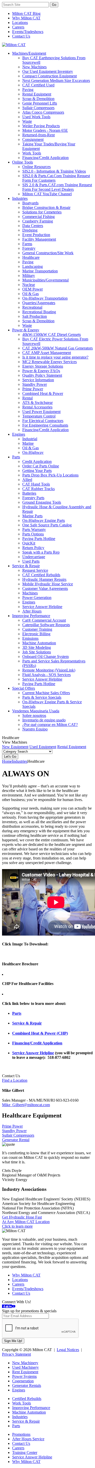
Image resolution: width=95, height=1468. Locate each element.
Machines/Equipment (29, 53)
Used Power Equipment (41, 411)
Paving (27, 89)
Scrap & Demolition (38, 99)
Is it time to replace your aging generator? (55, 357)
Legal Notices (68, 1350)
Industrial (29, 439)
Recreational (32, 307)
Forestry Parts (33, 498)
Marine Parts (32, 516)
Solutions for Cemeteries (42, 212)
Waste (27, 121)
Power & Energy (25, 330)
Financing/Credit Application (45, 157)
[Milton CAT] (14, 45)
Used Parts (31, 561)
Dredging (29, 230)
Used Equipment (42, 747)
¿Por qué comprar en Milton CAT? (50, 724)
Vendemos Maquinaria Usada (35, 711)
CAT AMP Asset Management (46, 352)
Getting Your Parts (37, 470)
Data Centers (32, 226)
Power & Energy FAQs (41, 371)
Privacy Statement (16, 1354)
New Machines (34, 67)
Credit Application (37, 461)
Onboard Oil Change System (45, 656)
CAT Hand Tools (36, 484)
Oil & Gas (30, 294)
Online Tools (22, 162)
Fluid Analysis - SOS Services (46, 675)
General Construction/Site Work (47, 253)
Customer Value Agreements (45, 588)
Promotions (21, 1434)
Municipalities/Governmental (45, 280)
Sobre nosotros (34, 715)
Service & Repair (26, 566)
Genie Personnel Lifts (39, 103)
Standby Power (34, 384)
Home (7, 761)
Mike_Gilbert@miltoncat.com (26, 1105)
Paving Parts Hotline (38, 538)
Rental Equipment (36, 94)
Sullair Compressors (38, 108)
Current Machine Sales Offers (46, 693)
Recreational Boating (39, 312)
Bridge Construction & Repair (46, 207)
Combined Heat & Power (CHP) (40, 1033)
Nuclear (28, 284)
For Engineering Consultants (45, 425)
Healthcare (31, 257)
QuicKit (28, 543)
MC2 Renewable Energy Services (49, 362)
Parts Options (33, 534)
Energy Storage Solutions (42, 366)
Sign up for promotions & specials (29, 1311)
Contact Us (21, 36)
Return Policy (33, 548)
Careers (18, 27)
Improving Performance (31, 616)
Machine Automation (39, 643)
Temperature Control (38, 416)
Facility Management (39, 239)
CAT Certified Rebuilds (41, 575)
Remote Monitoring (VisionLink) (48, 670)
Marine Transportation (40, 271)
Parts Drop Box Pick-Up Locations (50, 475)
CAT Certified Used (38, 85)
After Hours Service (28, 1439)
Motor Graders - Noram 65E (45, 130)
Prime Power (32, 389)
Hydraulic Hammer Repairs (44, 579)
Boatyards (30, 203)
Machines (30, 593)
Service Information (38, 380)
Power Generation (36, 597)
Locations (20, 22)
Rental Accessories (37, 407)
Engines (18, 434)
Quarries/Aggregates (38, 303)
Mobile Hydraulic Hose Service (47, 584)
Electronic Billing (36, 634)
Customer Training (37, 629)
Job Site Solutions (36, 652)
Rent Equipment (25, 1372)
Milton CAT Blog (26, 13)
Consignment (33, 139)
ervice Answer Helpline (34, 1053)
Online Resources (36, 167)
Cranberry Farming (37, 221)
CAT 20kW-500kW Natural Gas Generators (57, 348)
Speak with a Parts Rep (41, 552)
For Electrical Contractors (42, 421)
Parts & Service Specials (41, 697)
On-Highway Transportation (45, 298)
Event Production (36, 235)
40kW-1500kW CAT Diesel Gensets (51, 334)
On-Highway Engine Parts (43, 520)
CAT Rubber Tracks (38, 489)
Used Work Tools (36, 117)
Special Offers (23, 688)
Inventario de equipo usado (44, 720)
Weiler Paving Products (41, 126)
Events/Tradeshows (27, 31)
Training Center (24, 1452)
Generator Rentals (26, 1385)
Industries (20, 198)
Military (28, 275)
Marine (28, 443)
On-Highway (33, 452)
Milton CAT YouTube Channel (47, 194)
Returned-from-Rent (38, 135)
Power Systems (24, 1376)
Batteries (29, 493)
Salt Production (34, 316)
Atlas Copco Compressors (43, 112)
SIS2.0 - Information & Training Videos (54, 171)
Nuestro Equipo (35, 729)
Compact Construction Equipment (49, 76)
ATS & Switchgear (37, 402)
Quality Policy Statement (42, 375)
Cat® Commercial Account (44, 620)
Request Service (35, 570)
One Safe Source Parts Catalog (47, 525)
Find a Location (14, 1080)
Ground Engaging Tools (41, 502)
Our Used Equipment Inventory (47, 71)
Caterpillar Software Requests (46, 625)
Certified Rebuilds (26, 1398)
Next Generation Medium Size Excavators (56, 80)
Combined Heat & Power (42, 393)
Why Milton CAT (26, 18)
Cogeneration (23, 1381)
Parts (16, 457)
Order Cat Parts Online (40, 466)
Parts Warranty (34, 529)
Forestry (28, 248)
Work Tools (31, 153)
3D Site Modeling (36, 647)
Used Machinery (25, 1367)
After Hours (32, 611)
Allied (27, 479)
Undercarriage (33, 557)
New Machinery (25, 1363)
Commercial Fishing (38, 216)
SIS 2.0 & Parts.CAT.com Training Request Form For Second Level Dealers (57, 187)
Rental (27, 398)
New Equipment (15, 747)
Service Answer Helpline (42, 606)
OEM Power (32, 289)
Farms (27, 244)
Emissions (30, 638)
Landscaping (32, 266)
